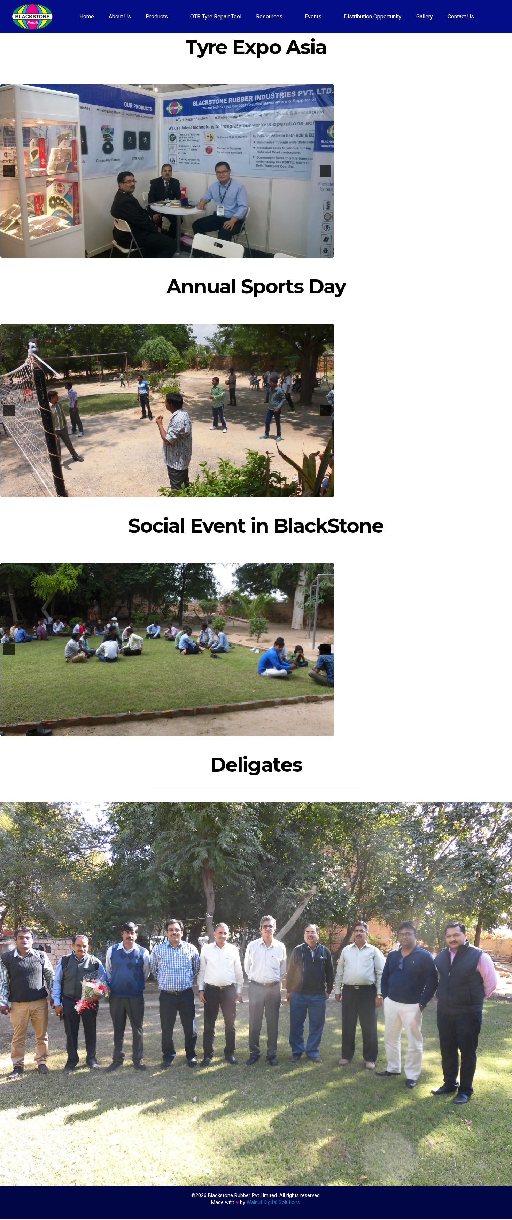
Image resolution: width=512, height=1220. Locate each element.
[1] (156, 252)
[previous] (9, 171)
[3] (171, 252)
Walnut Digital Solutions (273, 1203)
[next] (325, 171)
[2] (163, 252)
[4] (178, 252)
